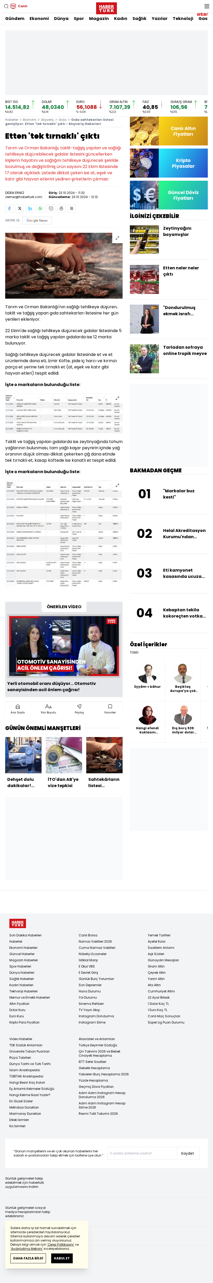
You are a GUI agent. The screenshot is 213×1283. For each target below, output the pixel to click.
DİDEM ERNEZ (14, 193)
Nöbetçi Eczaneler (92, 954)
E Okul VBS (87, 966)
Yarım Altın (156, 979)
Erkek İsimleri (19, 1120)
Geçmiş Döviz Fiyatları (96, 1086)
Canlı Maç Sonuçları (164, 1016)
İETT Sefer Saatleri (92, 1062)
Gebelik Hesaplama (94, 1068)
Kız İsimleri (17, 1126)
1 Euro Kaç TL (157, 1010)
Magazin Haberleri (23, 960)
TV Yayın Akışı (89, 1010)
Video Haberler (20, 1039)
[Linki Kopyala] (72, 208)
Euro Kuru (16, 1016)
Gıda (62, 119)
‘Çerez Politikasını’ (60, 1244)
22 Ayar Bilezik (159, 997)
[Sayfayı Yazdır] (61, 208)
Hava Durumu (90, 991)
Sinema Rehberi (91, 1003)
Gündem (14, 19)
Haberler (11, 119)
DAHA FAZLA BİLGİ (28, 1258)
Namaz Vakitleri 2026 (95, 941)
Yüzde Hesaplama (93, 1080)
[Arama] (6, 6)
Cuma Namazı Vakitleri (97, 947)
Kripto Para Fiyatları (24, 1022)
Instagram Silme (92, 1022)
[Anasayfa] (17, 923)
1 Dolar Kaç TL (158, 1003)
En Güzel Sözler (21, 1101)
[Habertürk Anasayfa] (106, 7)
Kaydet (187, 1153)
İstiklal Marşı (88, 960)
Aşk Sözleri (156, 954)
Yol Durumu (88, 997)
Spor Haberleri (20, 966)
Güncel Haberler (22, 954)
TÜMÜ (134, 652)
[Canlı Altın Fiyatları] (169, 131)
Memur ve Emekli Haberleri (29, 997)
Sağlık (139, 19)
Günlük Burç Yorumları (96, 979)
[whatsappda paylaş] (40, 208)
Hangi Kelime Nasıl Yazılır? (29, 1095)
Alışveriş (47, 119)
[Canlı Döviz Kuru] (169, 195)
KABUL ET (62, 1258)
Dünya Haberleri (21, 972)
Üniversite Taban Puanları (29, 1051)
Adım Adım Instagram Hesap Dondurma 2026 (102, 1095)
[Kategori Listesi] (207, 6)
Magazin (99, 19)
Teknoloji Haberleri (23, 991)
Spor (79, 19)
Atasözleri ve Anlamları (97, 1039)
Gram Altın (156, 966)
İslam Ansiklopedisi (24, 1070)
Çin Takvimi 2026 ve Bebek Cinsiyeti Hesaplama (99, 1053)
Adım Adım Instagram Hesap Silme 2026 (102, 1105)
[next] (120, 764)
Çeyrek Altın (157, 972)
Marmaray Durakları (25, 1113)
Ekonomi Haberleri (23, 947)
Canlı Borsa (88, 935)
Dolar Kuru (17, 1010)
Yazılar (160, 19)
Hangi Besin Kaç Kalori (27, 1082)
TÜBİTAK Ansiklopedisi (26, 1076)
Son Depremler (90, 985)
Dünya (61, 19)
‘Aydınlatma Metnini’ (26, 1248)
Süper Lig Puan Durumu (166, 1022)
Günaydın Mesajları (163, 960)
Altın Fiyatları (19, 1003)
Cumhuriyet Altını (161, 991)
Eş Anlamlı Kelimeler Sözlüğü (31, 1088)
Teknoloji (183, 19)
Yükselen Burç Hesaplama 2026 (104, 1074)
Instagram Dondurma (96, 1016)
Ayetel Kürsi (156, 941)
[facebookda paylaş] (9, 208)
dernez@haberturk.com (23, 197)
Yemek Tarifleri (159, 935)
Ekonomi (39, 19)
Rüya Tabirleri (20, 1057)
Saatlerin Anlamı (161, 947)
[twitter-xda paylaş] (20, 208)
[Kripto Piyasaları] (169, 163)
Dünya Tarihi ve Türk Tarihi (30, 1064)
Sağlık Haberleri (21, 979)
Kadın (120, 19)
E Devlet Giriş (88, 972)
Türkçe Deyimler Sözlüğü (98, 1045)
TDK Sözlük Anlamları (25, 1045)
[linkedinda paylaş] (30, 208)
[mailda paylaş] (51, 208)
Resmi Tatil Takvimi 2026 (98, 1113)
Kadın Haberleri (21, 985)
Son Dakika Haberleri (25, 935)
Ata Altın (154, 985)
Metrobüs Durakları (24, 1107)
